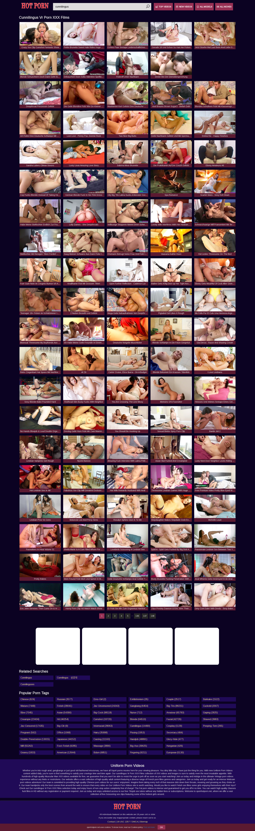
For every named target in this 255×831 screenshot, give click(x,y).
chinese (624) (28, 699)
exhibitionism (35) (139, 699)
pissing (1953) (137, 732)
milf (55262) (27, 746)
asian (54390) (64, 712)
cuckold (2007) (211, 706)
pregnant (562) (28, 732)
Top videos (165, 6)
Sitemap (144, 821)
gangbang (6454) (139, 706)
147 (145, 616)
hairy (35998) (101, 732)
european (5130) (175, 752)
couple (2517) (173, 699)
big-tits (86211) (174, 706)
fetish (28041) (64, 706)
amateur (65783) (175, 712)
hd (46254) (63, 719)
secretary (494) (174, 732)
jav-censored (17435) (32, 726)
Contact (111, 821)
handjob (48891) (138, 739)
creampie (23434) (30, 719)
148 (152, 616)
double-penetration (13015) (35, 739)
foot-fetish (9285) (67, 746)
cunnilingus (26, 677)
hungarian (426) (174, 746)
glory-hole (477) (175, 739)
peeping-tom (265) (213, 726)
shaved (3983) (210, 719)
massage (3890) (102, 746)
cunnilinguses (27, 684)
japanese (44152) (66, 739)
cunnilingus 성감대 (67, 677)
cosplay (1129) (174, 726)
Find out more (149, 827)
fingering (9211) (138, 752)
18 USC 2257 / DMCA (127, 821)
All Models (206, 6)
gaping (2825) (210, 712)
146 (137, 616)
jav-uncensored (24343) (106, 706)
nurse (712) (136, 712)
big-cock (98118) (103, 712)
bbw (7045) (27, 712)
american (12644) (66, 752)
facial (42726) (173, 719)
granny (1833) (28, 752)
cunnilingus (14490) (140, 726)
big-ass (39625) (138, 746)
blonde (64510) (138, 719)
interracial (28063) (103, 726)
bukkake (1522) (211, 699)
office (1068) (64, 732)
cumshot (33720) (103, 719)
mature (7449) (28, 706)
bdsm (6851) (100, 752)
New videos (185, 6)
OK (161, 827)
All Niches (226, 6)
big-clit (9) (62, 726)
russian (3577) (65, 699)
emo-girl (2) (100, 699)
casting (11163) (102, 739)
